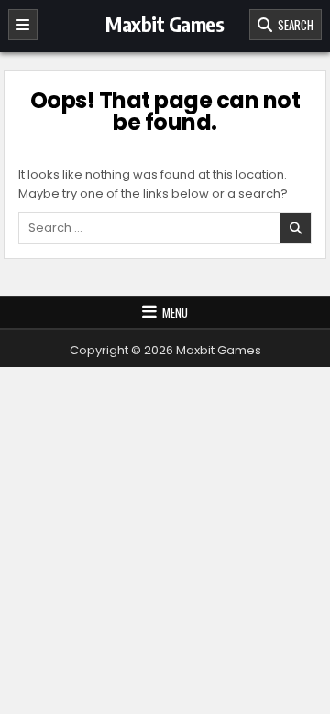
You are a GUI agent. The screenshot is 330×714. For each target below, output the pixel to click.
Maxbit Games (164, 24)
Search (293, 25)
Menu (175, 312)
